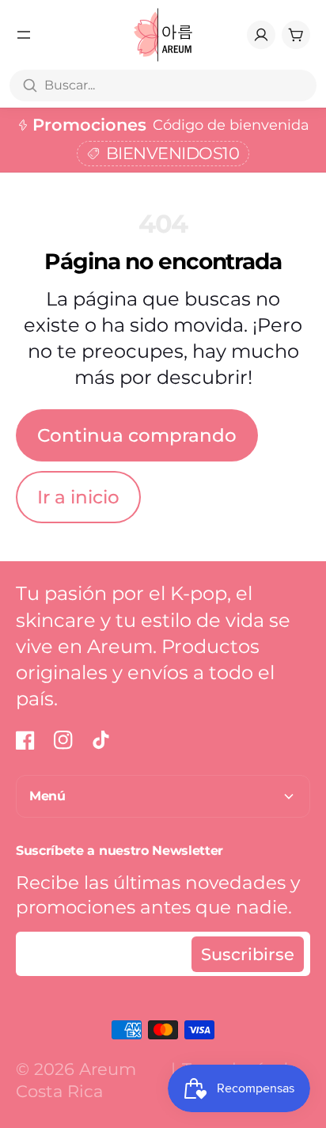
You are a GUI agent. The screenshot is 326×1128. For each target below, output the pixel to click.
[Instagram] (63, 740)
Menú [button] (47, 795)
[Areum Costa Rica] (163, 34)
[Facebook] (25, 740)
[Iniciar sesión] (261, 35)
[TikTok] (101, 740)
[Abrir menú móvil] (23, 34)
